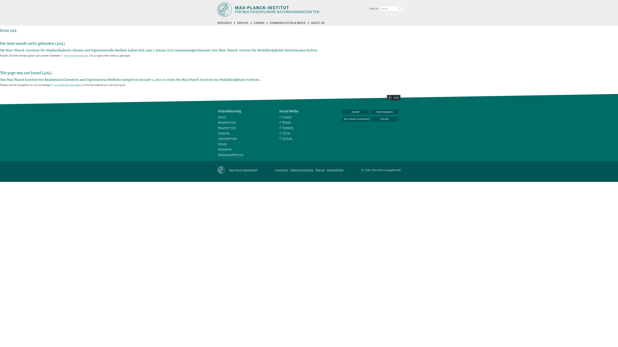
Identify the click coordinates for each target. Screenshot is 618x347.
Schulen (222, 144)
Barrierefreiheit (335, 170)
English (374, 8)
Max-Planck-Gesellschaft (356, 119)
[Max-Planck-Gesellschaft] (223, 170)
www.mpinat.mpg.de (76, 55)
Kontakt (356, 112)
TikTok (286, 133)
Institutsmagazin (384, 112)
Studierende (224, 149)
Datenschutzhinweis (301, 170)
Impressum (281, 170)
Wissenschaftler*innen (230, 154)
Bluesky (286, 122)
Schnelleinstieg (229, 111)
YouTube (287, 138)
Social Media (288, 111)
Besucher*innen (227, 127)
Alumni (222, 117)
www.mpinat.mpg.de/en (68, 85)
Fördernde (223, 133)
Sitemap (320, 170)
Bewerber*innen (227, 122)
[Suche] (400, 9)
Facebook (287, 127)
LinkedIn (287, 117)
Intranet (385, 119)
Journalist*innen (227, 138)
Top (396, 97)
